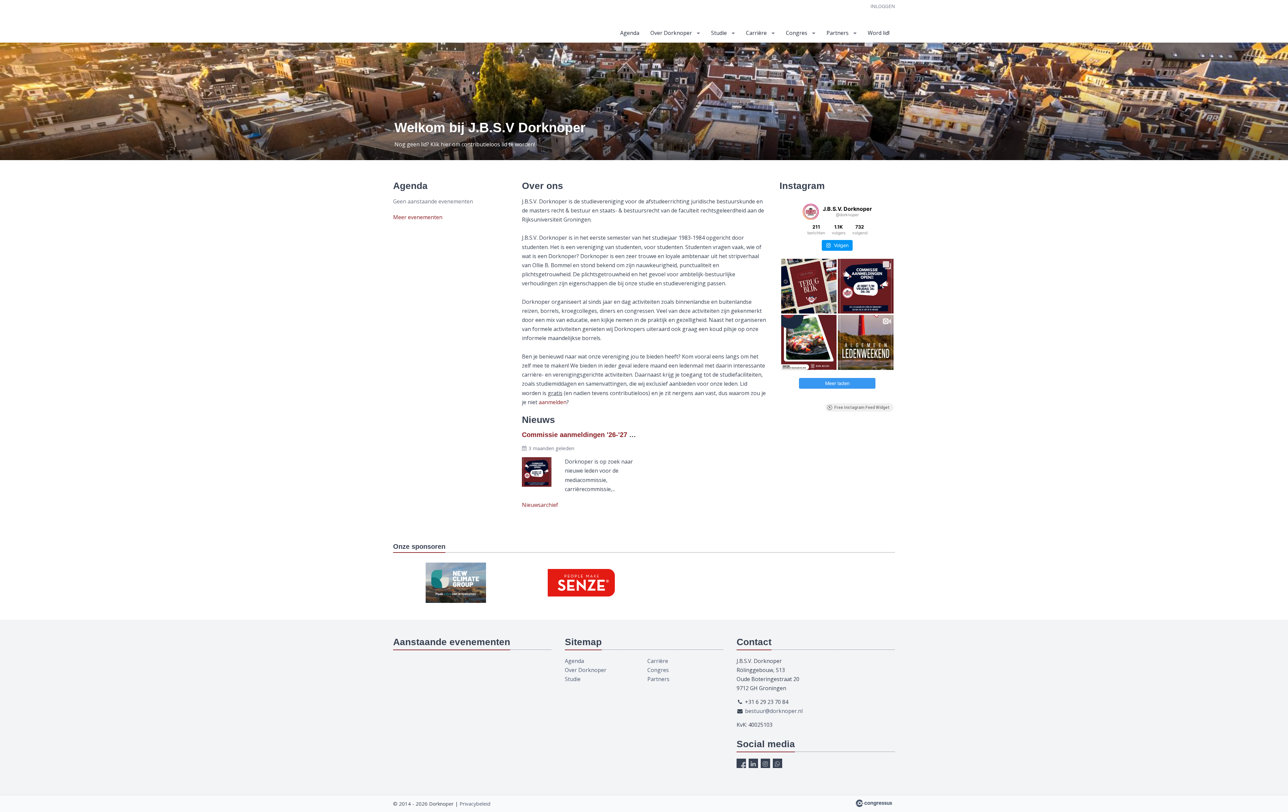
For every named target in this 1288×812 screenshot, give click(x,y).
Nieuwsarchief (540, 505)
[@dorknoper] (810, 212)
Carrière (756, 33)
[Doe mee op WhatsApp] (777, 763)
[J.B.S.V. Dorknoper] (460, 21)
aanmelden (553, 402)
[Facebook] (741, 763)
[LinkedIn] (753, 763)
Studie (719, 33)
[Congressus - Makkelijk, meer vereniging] (874, 803)
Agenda (629, 33)
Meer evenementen (417, 217)
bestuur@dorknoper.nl (774, 711)
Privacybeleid (475, 803)
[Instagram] (765, 763)
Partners (837, 33)
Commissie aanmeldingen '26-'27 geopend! (590, 434)
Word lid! (879, 33)
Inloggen (882, 6)
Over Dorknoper (671, 33)
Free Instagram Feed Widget (862, 407)
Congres (796, 33)
